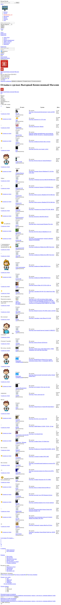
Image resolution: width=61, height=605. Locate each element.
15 (16, 409)
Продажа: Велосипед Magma (36, 126)
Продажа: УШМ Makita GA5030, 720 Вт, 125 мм (41, 426)
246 (16, 421)
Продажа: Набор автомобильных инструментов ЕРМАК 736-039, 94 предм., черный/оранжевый (41, 134)
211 (16, 211)
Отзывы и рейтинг (11, 563)
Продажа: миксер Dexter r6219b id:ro (38, 342)
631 (1, 73)
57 (16, 535)
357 (16, 320)
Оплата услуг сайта (5, 577)
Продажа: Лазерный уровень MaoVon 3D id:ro (40, 525)
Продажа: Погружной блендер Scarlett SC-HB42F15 (42, 330)
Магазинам (9, 569)
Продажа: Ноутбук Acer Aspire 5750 (38, 418)
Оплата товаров (5, 586)
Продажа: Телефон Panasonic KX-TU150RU (40, 479)
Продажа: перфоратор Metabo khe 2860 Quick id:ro (41, 247)
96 (16, 226)
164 (16, 268)
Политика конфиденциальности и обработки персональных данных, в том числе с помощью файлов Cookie (28, 595)
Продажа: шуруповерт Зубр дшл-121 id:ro (39, 387)
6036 (21, 362)
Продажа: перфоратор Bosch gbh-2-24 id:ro (39, 141)
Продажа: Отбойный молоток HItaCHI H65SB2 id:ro (42, 179)
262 (16, 520)
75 (16, 241)
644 (16, 351)
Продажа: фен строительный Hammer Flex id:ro (41, 224)
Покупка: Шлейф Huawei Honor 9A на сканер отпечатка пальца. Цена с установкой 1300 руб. (41, 360)
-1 (16, 128)
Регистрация (4, 56)
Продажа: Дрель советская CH (36, 394)
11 (16, 114)
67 (16, 458)
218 (16, 257)
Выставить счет (11, 570)
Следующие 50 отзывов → (7, 538)
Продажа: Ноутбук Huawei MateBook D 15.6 (40, 231)
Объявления (10, 568)
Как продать (10, 557)
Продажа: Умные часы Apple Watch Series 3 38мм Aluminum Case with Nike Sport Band (41, 349)
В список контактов (36, 81)
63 (16, 174)
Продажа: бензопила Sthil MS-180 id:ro (38, 216)
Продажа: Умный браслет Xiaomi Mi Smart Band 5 (41, 406)
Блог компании (10, 551)
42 (16, 144)
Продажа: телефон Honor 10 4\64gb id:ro (39, 441)
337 (16, 182)
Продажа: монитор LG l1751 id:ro (37, 119)
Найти (2, 25)
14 (16, 505)
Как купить (9, 556)
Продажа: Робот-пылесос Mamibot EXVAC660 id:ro (42, 194)
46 (16, 428)
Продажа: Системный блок (36, 434)
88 (16, 234)
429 (16, 436)
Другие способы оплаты (10, 583)
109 (16, 512)
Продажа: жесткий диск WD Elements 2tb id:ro (40, 495)
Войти (2, 54)
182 (16, 344)
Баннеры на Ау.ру (11, 566)
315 (16, 163)
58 (16, 466)
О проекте (3, 548)
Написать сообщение (6, 81)
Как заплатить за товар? (13, 561)
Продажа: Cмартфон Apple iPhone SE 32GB (40, 318)
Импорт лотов (10, 560)
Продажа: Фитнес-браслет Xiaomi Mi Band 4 (40, 160)
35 (16, 136)
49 (16, 121)
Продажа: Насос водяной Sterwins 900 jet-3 (40, 487)
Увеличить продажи (12, 559)
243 (16, 249)
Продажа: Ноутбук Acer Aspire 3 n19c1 (38, 149)
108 (16, 287)
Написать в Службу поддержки (9, 598)
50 (16, 481)
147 (16, 332)
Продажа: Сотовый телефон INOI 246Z (39, 456)
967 (16, 151)
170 (16, 443)
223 (16, 189)
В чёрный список (27, 81)
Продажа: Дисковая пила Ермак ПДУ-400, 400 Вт (41, 209)
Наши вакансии (11, 549)
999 (19, 304)
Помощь (3, 555)
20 (1, 544)
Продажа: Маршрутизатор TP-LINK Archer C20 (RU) (42, 310)
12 (16, 293)
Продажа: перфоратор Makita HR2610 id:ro (39, 266)
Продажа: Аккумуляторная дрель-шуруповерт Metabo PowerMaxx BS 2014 (40, 517)
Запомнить (5, 51)
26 (16, 489)
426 (16, 313)
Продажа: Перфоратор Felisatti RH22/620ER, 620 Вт (42, 449)
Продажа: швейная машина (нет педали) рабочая (41, 502)
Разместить (3, 33)
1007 (17, 451)
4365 (17, 474)
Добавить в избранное (17, 81)
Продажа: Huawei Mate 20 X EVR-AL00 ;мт (40, 285)
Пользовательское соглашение (8, 594)
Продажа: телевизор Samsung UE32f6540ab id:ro (41, 187)
